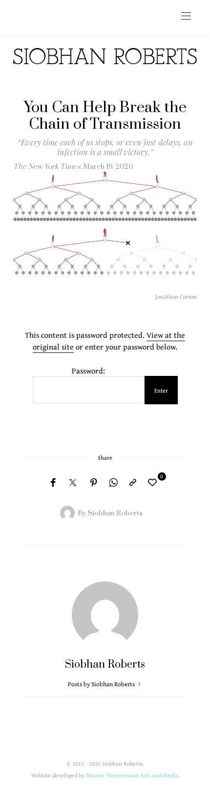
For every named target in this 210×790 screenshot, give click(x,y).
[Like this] (154, 482)
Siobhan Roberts (115, 513)
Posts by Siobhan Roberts (102, 684)
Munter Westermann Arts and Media (132, 775)
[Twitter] (73, 483)
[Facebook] (53, 482)
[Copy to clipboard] (133, 482)
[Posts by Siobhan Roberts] (67, 512)
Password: (88, 370)
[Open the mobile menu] (186, 16)
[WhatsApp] (113, 482)
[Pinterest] (93, 482)
